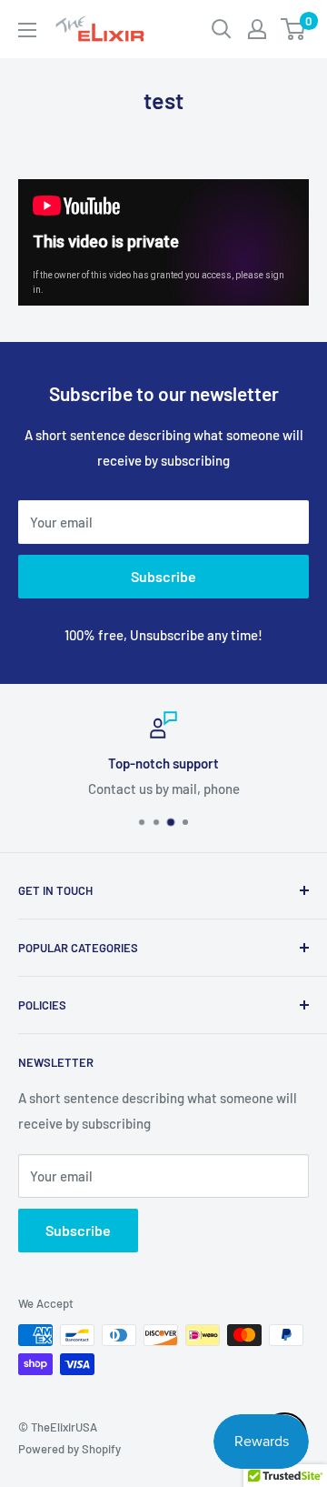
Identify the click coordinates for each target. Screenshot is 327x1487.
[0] (293, 29)
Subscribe (163, 576)
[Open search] (222, 29)
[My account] (257, 29)
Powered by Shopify (69, 1449)
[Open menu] (27, 30)
